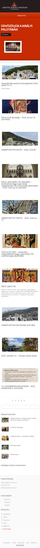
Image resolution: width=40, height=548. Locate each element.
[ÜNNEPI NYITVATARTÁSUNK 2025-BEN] (20, 314)
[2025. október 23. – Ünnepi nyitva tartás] (20, 344)
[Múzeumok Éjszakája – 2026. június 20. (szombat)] (20, 106)
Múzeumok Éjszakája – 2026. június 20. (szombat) (18, 118)
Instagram (7, 505)
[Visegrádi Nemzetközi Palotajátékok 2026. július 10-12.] (20, 72)
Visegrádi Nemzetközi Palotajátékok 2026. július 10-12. (19, 84)
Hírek (4, 523)
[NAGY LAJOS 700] (20, 275)
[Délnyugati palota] (5, 447)
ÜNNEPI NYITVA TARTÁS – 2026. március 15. (19, 219)
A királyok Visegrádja (17, 427)
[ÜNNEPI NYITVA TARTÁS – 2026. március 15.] (20, 207)
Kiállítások (6, 526)
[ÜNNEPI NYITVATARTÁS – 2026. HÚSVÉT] (20, 138)
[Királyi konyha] (5, 456)
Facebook (7, 499)
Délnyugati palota (16, 445)
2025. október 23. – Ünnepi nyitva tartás (19, 355)
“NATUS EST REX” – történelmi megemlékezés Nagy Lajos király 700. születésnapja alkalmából (17, 254)
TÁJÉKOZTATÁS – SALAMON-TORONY (22, 436)
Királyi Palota (7, 529)
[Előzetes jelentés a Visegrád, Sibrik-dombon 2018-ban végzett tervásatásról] (5, 420)
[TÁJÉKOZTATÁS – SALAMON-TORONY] (5, 438)
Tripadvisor (7, 502)
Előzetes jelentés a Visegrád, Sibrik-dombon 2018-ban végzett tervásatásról (23, 419)
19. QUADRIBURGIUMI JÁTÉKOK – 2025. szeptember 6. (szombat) (18, 387)
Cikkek (5, 517)
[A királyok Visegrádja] (5, 429)
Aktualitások (6, 514)
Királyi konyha (15, 454)
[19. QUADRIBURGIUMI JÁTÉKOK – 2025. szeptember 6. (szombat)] (20, 375)
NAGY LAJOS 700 (8, 286)
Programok (6, 520)
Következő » (27, 400)
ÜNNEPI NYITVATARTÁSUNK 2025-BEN (18, 325)
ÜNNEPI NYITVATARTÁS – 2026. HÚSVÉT (18, 149)
